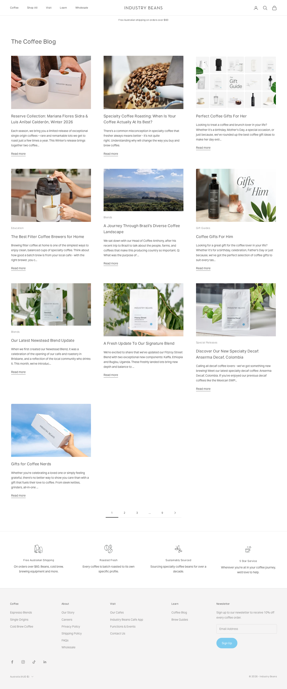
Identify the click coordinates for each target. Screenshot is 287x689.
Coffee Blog (179, 612)
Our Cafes (117, 612)
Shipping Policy (72, 633)
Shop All (32, 7)
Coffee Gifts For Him (214, 236)
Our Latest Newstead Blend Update (42, 340)
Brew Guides (179, 619)
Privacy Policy (71, 626)
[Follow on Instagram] (23, 662)
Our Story (68, 612)
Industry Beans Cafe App (126, 619)
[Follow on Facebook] (12, 662)
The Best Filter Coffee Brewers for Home (47, 236)
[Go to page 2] (175, 512)
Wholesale (81, 7)
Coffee (14, 7)
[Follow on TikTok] (34, 662)
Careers (67, 619)
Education (17, 228)
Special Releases (206, 342)
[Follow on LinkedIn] (45, 662)
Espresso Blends (21, 612)
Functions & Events (123, 626)
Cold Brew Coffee (21, 626)
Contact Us (117, 633)
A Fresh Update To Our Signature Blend (139, 343)
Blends (108, 217)
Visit (48, 7)
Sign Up (227, 643)
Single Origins (19, 619)
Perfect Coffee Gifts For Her (221, 116)
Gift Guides (203, 228)
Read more (18, 154)
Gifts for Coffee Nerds (31, 464)
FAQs (65, 640)
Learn (63, 7)
